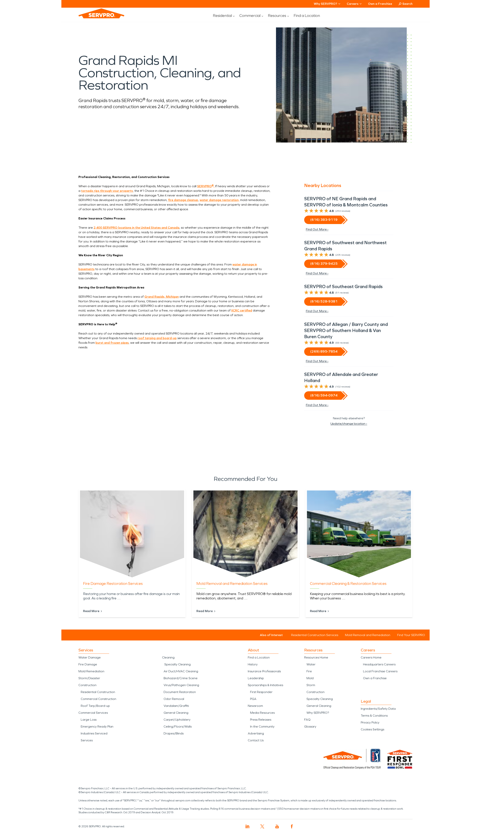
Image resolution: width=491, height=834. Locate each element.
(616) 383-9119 (324, 220)
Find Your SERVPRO (411, 635)
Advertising (256, 733)
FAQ (307, 719)
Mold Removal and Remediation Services (232, 583)
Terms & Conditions (374, 715)
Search (407, 4)
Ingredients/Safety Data (378, 708)
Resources (277, 15)
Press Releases (260, 719)
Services (87, 740)
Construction (87, 685)
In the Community (262, 726)
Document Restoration (180, 692)
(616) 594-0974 (324, 395)
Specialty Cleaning (177, 664)
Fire (309, 671)
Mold (310, 678)
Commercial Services (93, 713)
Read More (91, 611)
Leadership (256, 678)
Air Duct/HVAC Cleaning (181, 671)
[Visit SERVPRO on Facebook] (292, 826)
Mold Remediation (91, 671)
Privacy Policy (370, 722)
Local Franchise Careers (380, 671)
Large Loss (88, 719)
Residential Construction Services (314, 635)
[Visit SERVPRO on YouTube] (277, 826)
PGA (253, 699)
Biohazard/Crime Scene (181, 678)
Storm (310, 685)
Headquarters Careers (379, 664)
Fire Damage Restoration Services (113, 583)
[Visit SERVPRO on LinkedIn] (248, 826)
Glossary (310, 726)
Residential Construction (98, 692)
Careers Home (371, 657)
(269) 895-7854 (324, 351)
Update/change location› (348, 423)
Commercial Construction (98, 699)
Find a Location (307, 15)
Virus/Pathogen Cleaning (181, 685)
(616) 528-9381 (324, 301)
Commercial (249, 15)
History (253, 664)
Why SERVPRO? (317, 713)
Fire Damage (87, 664)
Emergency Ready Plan (97, 726)
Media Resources (262, 713)
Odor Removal (174, 699)
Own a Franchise (380, 4)
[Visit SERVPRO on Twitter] (262, 826)
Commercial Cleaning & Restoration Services (348, 583)
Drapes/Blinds (174, 733)
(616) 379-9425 (324, 263)
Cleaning (168, 657)
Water (311, 664)
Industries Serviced (94, 733)
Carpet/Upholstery (177, 719)
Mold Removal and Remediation (367, 635)
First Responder (261, 692)
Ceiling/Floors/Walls (178, 726)
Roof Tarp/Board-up (95, 706)
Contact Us (256, 740)
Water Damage (89, 657)
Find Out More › (317, 229)
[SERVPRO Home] (96, 16)
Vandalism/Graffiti (176, 706)
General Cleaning (176, 713)
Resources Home (316, 657)
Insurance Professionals (264, 671)
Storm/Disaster (89, 678)
